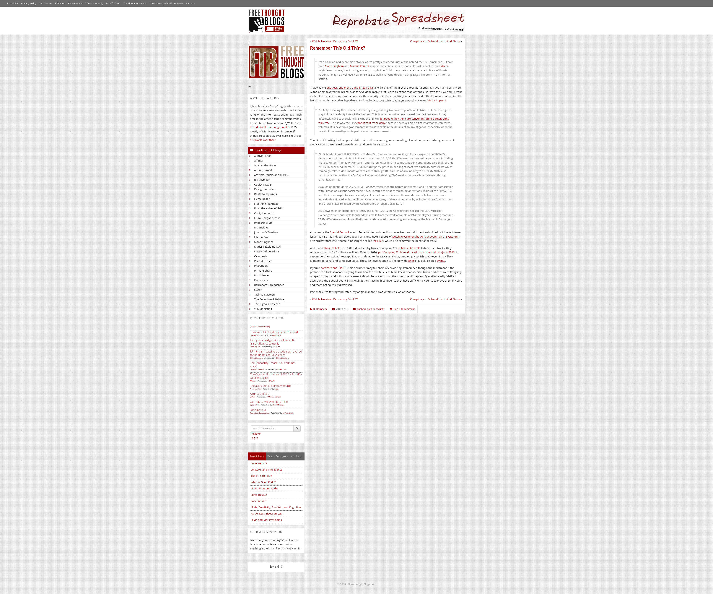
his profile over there (263, 140)
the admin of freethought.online (270, 127)
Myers (444, 66)
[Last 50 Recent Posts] (260, 326)
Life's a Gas (261, 237)
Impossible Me (263, 223)
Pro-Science (261, 275)
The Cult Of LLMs (261, 476)
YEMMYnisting (263, 309)
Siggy (277, 388)
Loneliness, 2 (259, 494)
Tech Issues (45, 3)
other (411, 260)
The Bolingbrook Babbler (269, 299)
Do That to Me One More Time (269, 401)
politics (371, 309)
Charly (272, 380)
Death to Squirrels (265, 194)
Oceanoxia (260, 256)
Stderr (258, 289)
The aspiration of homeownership (270, 385)
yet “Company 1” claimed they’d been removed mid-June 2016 (416, 252)
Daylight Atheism (264, 189)
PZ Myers (276, 346)
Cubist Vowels (262, 184)
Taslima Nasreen (264, 294)
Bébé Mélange (278, 404)
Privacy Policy (28, 3)
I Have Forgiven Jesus (267, 218)
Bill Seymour (262, 179)
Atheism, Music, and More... (271, 175)
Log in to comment (404, 309)
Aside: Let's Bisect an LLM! (267, 513)
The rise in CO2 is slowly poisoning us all (274, 332)
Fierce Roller (262, 199)
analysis (361, 309)
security (380, 309)
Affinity (258, 160)
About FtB (12, 3)
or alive (378, 241)
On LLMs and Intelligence (266, 469)
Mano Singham (263, 242)
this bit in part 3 (437, 100)
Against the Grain (265, 165)
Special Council (339, 232)
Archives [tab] (296, 456)
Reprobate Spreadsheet (269, 285)
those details (332, 248)
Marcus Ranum (274, 396)
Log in (254, 438)
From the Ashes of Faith (269, 208)
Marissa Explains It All (267, 246)
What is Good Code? (263, 482)
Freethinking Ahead (266, 203)
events (441, 260)
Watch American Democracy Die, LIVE (335, 41)
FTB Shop (60, 3)
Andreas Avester (264, 170)
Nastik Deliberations (266, 251)
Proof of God (113, 3)
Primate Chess (263, 270)
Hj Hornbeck (288, 413)
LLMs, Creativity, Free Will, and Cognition (276, 507)
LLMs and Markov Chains (266, 520)
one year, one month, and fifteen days (350, 87)
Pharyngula (261, 265)
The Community (94, 3)
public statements (409, 248)
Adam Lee (281, 369)
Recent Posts (75, 3)
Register (256, 433)
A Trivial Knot (262, 156)
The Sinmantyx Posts (134, 3)
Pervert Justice (263, 261)
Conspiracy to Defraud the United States (435, 41)
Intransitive (261, 227)
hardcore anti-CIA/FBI (334, 268)
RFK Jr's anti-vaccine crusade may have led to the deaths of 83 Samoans (276, 353)
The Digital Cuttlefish (267, 304)
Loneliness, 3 (258, 409)
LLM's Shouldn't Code (264, 488)
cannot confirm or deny (370, 123)
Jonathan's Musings (266, 232)
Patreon (190, 3)
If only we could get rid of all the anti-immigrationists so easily (272, 341)
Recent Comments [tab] (277, 456)
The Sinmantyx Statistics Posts (166, 3)
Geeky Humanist (264, 213)
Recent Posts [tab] (256, 456)
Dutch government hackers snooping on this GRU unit (425, 236)
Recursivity (261, 280)
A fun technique (259, 393)
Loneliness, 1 (259, 501)
